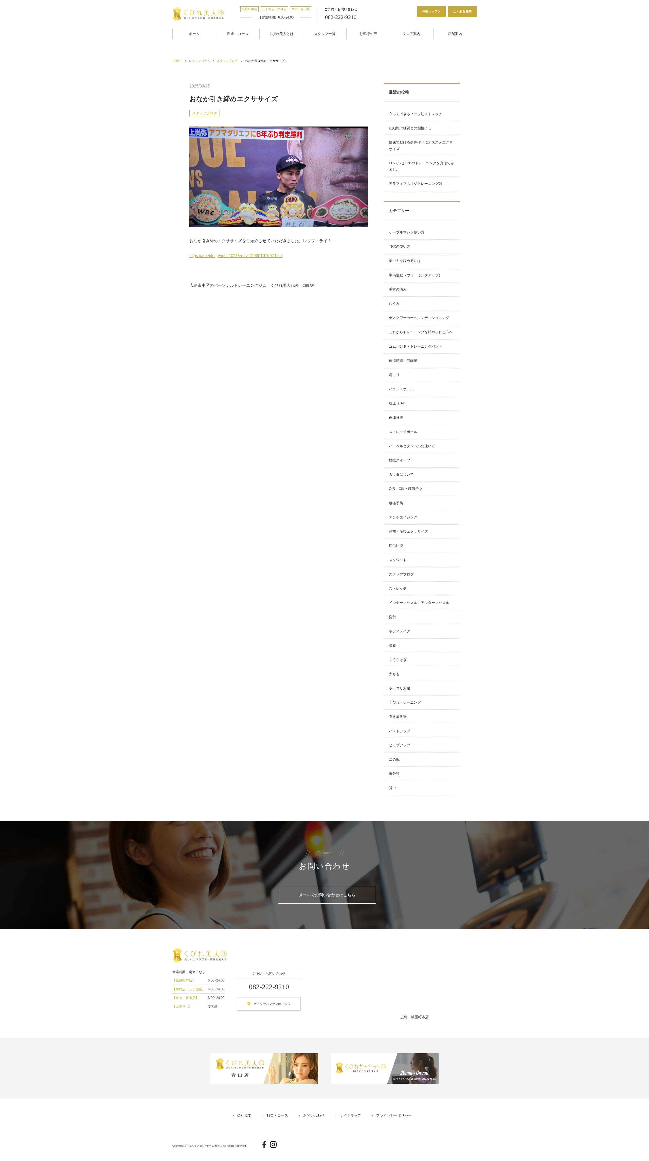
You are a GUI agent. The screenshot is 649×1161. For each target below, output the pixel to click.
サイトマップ (350, 1115)
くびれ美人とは (281, 34)
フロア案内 (411, 34)
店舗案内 (455, 34)
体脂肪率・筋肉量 (403, 361)
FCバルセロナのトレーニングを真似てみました (421, 166)
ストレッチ (398, 588)
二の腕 (394, 759)
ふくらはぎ (398, 660)
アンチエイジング (403, 517)
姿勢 (392, 617)
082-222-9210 (340, 17)
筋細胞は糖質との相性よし (410, 128)
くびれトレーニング (405, 702)
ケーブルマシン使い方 (406, 232)
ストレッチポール (403, 432)
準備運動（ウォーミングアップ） (415, 275)
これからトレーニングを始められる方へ (421, 332)
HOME (177, 61)
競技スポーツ (399, 460)
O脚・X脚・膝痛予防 (405, 489)
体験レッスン (431, 11)
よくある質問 (462, 11)
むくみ (394, 303)
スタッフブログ (227, 61)
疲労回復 (396, 546)
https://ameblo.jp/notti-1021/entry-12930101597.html (236, 256)
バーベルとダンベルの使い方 (412, 446)
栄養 (392, 646)
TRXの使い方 (399, 246)
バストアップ (399, 731)
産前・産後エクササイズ (408, 531)
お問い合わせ (313, 1115)
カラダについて (401, 474)
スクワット (398, 560)
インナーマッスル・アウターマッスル (419, 603)
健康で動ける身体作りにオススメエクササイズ (421, 145)
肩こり (394, 375)
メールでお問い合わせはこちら (327, 895)
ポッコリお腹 (399, 688)
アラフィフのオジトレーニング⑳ (415, 184)
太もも (394, 674)
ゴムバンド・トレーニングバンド (415, 346)
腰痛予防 (396, 503)
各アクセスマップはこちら (272, 1004)
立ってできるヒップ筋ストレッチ (415, 114)
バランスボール (401, 389)
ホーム (194, 34)
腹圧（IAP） (399, 403)
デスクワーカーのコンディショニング (419, 318)
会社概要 (244, 1115)
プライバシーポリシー (394, 1115)
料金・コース (237, 34)
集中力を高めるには (405, 261)
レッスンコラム (199, 61)
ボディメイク (399, 631)
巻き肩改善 (398, 717)
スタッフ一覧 (324, 34)
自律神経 (396, 418)
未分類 (394, 774)
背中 (392, 788)
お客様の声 (368, 34)
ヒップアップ (399, 745)
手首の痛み (398, 289)
